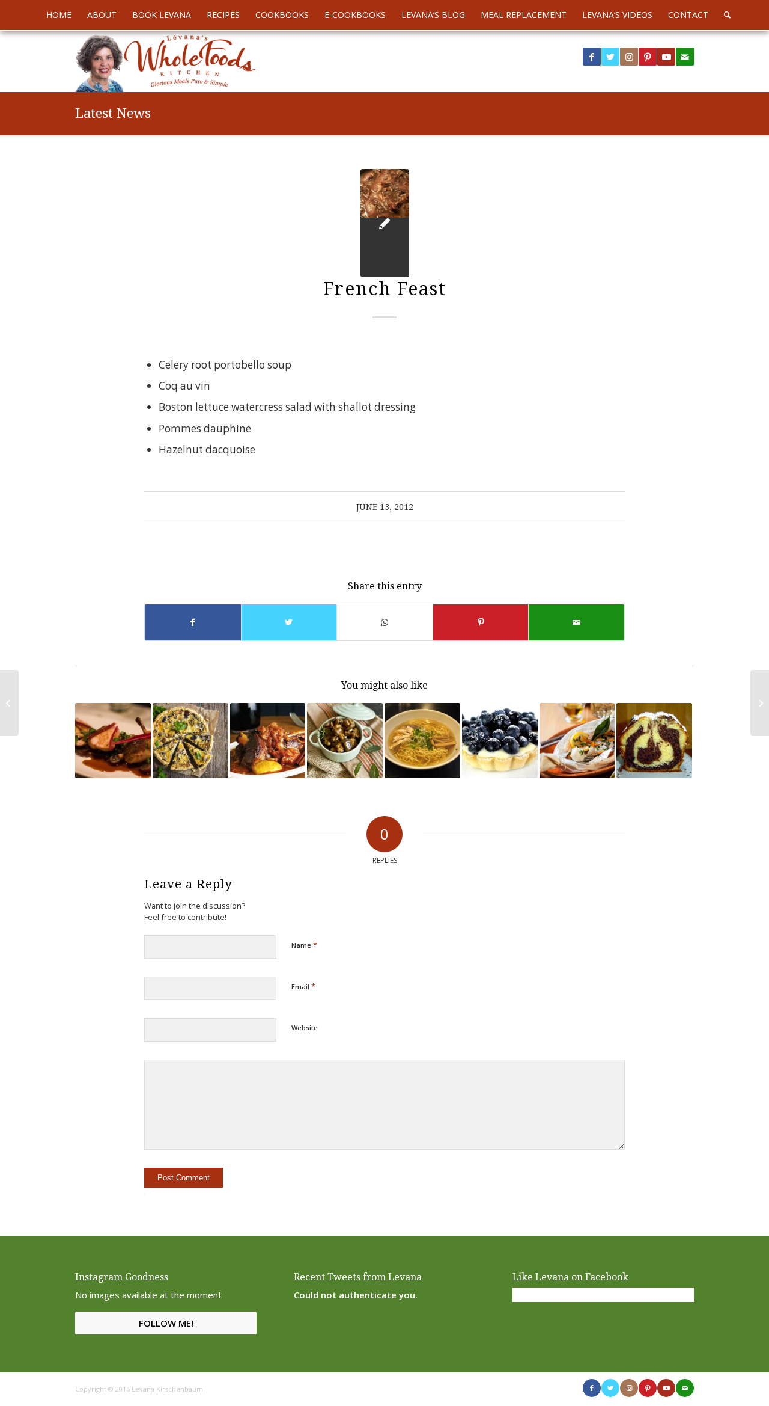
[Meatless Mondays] (577, 741)
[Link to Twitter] (610, 57)
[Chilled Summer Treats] (500, 741)
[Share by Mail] (576, 622)
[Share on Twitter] (289, 622)
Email (303, 986)
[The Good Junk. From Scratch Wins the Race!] (759, 703)
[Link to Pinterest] (648, 57)
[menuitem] (58, 15)
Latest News (113, 113)
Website (304, 1027)
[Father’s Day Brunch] (9, 703)
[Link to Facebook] (592, 57)
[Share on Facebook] (193, 622)
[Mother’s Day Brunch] (190, 741)
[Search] (723, 15)
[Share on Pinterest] (481, 622)
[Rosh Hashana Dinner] (345, 741)
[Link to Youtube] (666, 57)
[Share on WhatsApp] (385, 622)
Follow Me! (166, 1323)
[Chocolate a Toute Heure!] (654, 741)
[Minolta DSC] (384, 223)
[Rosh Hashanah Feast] (268, 741)
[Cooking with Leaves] (113, 741)
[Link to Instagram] (629, 57)
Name (304, 944)
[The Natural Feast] (422, 741)
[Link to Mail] (685, 57)
